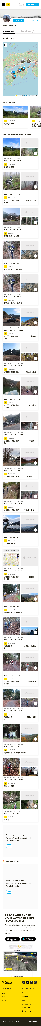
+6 (35, 153)
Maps (4, 1021)
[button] (23, 61)
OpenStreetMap (27, 95)
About (4, 993)
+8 (35, 187)
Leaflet (19, 95)
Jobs (3, 997)
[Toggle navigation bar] (3, 4)
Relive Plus (26, 1000)
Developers (26, 1011)
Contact (25, 997)
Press (4, 1000)
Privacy (11, 1021)
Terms (17, 1021)
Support (25, 993)
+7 (35, 806)
